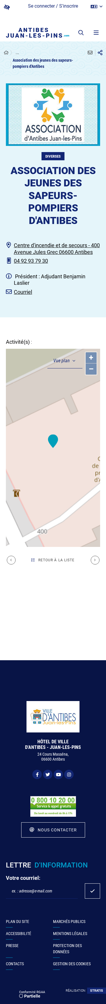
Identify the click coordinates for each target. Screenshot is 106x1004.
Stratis (96, 991)
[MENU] (95, 32)
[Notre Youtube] (58, 774)
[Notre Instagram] (69, 774)
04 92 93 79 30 (31, 261)
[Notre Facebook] (37, 774)
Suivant (95, 560)
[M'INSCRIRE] (92, 891)
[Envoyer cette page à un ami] (90, 52)
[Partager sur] (100, 52)
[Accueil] (6, 53)
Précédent (11, 560)
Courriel (23, 292)
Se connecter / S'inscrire (53, 6)
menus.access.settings (6, 7)
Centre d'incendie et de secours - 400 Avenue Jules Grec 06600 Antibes (57, 248)
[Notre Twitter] (47, 774)
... (17, 52)
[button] (81, 32)
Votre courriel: (23, 878)
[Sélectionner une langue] (96, 7)
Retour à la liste (56, 560)
